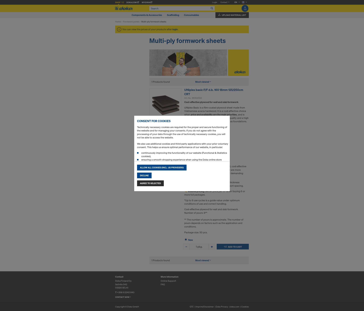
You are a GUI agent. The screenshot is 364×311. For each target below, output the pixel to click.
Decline (144, 175)
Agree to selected (150, 183)
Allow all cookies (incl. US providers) (162, 167)
